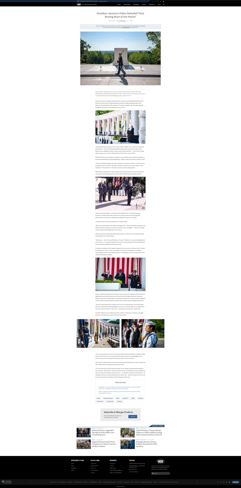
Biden (117, 398)
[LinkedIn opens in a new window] (161, 2)
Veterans (119, 401)
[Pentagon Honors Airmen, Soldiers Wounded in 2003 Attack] (141, 444)
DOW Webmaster (126, 27)
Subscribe (132, 416)
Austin (98, 398)
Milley (133, 398)
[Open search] (164, 4)
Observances (100, 401)
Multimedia (127, 4)
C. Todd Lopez (121, 20)
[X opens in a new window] (152, 2)
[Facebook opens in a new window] (155, 2)
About (144, 4)
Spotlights (136, 4)
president (125, 398)
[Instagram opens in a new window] (158, 2)
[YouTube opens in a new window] (163, 2)
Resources (152, 4)
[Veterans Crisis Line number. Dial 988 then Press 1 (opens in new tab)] (6, 482)
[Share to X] (129, 21)
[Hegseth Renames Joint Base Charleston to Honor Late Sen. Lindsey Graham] (98, 444)
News (119, 4)
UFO (159, 4)
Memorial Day (110, 401)
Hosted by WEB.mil (120, 486)
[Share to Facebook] (127, 21)
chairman (140, 398)
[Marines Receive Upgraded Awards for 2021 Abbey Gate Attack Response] (98, 432)
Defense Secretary (108, 398)
